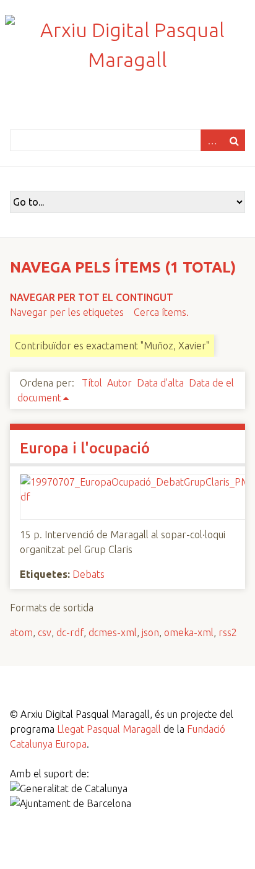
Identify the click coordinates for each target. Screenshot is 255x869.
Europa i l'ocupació (85, 448)
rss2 (227, 632)
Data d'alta (160, 382)
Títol (92, 382)
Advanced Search (212, 140)
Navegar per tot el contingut (91, 297)
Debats (88, 574)
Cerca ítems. (161, 312)
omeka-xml (189, 632)
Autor (119, 382)
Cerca (234, 140)
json (150, 632)
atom (21, 632)
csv (44, 632)
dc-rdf (70, 632)
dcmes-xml (113, 632)
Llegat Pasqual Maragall (109, 729)
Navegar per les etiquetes (67, 312)
